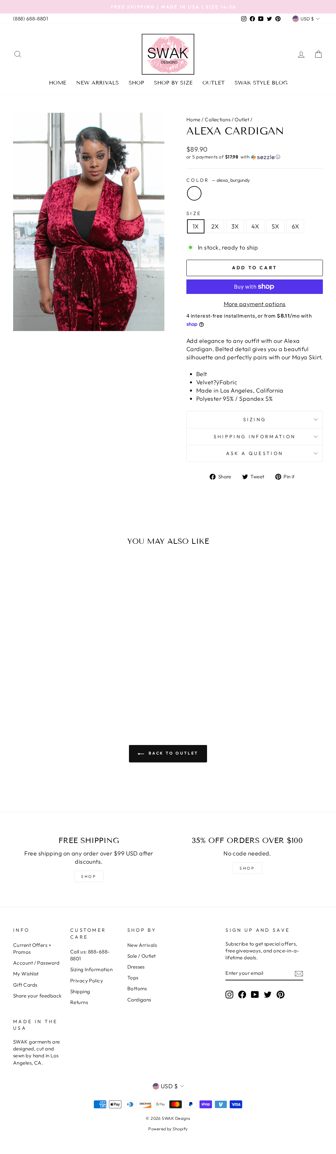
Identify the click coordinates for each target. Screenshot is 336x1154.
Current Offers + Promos (32, 948)
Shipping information (255, 437)
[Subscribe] (299, 973)
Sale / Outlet (141, 956)
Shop (136, 83)
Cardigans (139, 1000)
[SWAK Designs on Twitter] (268, 994)
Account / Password (36, 963)
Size (193, 213)
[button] (254, 157)
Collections (217, 119)
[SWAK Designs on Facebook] (242, 994)
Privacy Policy (86, 980)
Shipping (80, 991)
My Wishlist (26, 974)
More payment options (255, 304)
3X (235, 226)
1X (196, 226)
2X (215, 226)
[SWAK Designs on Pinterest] (280, 994)
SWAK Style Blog (261, 83)
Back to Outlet (173, 753)
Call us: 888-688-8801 (90, 955)
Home (57, 83)
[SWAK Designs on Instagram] (229, 994)
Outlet (213, 83)
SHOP (88, 876)
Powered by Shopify (167, 1128)
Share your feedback (37, 996)
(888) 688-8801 (30, 18)
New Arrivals (97, 83)
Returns (79, 1002)
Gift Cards (25, 985)
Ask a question (254, 453)
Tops (132, 977)
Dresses (136, 967)
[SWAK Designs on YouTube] (255, 994)
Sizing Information (91, 969)
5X (275, 226)
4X (255, 226)
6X (295, 226)
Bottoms (137, 988)
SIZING (254, 419)
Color (218, 180)
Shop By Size (173, 83)
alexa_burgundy (194, 193)
